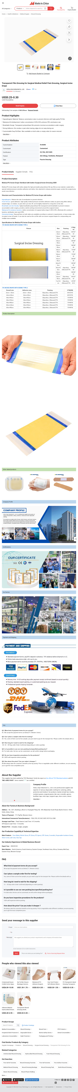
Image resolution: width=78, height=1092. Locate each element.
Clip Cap (18, 838)
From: (10, 927)
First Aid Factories (44, 1063)
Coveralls (52, 835)
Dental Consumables (64, 1032)
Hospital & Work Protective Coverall (12, 1032)
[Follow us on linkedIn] (56, 1082)
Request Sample (33, 110)
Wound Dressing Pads (47, 1067)
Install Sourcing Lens (11, 1082)
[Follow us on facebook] (62, 1080)
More (3, 1075)
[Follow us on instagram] (68, 1080)
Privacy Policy (68, 1087)
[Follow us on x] (65, 1080)
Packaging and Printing (46, 1036)
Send (16, 953)
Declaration (59, 1087)
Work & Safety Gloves (45, 1032)
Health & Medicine (13, 14)
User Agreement (49, 1087)
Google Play (18, 1080)
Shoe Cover (5, 838)
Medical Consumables (8, 1029)
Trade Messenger (32, 1080)
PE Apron (38, 835)
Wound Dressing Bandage (29, 1067)
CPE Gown (45, 835)
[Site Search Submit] (51, 8)
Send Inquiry (20, 106)
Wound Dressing (36, 14)
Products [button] (19, 8)
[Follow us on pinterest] (73, 1080)
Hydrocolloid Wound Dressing (33, 1054)
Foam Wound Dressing (53, 1054)
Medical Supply (24, 14)
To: (11, 932)
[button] (3, 3)
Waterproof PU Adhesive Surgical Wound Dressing (37, 984)
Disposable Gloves (25, 1032)
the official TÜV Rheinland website (57, 778)
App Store (7, 1080)
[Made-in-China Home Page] (39, 3)
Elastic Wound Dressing (10, 1072)
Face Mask (16, 835)
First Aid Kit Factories (9, 1063)
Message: (9, 937)
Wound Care (42, 1029)
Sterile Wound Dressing (65, 1067)
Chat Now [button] (59, 106)
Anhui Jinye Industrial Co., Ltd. (15, 89)
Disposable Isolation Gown (64, 835)
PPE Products (62, 1029)
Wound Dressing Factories (27, 1063)
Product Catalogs (28, 1025)
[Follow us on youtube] (71, 1080)
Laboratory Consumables (9, 1036)
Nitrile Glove (24, 835)
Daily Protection (25, 1036)
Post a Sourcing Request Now (55, 953)
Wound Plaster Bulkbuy (28, 1072)
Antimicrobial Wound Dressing (12, 1054)
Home (3, 14)
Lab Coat (13, 838)
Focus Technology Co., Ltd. (26, 1087)
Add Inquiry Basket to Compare (39, 74)
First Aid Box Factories (60, 1063)
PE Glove (32, 835)
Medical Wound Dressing (10, 1067)
